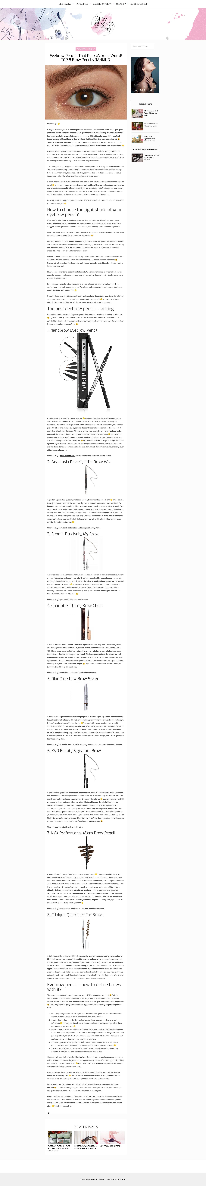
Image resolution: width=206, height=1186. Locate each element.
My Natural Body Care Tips (110, 1146)
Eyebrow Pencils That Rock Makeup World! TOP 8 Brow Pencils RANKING (86, 57)
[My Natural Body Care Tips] (112, 1143)
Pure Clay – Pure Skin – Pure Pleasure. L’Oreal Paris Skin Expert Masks (59, 1148)
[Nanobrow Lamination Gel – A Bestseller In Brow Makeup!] (86, 1143)
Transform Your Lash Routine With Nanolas (151, 157)
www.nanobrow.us (67, 455)
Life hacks (65, 4)
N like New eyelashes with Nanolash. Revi (149, 138)
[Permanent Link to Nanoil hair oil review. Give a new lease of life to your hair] (137, 130)
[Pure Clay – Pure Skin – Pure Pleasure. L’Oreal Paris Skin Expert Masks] (60, 1143)
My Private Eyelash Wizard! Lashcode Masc (151, 113)
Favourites (82, 4)
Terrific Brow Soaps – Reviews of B (144, 149)
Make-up (121, 4)
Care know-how (102, 4)
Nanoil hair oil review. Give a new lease (151, 125)
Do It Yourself (138, 4)
